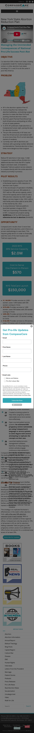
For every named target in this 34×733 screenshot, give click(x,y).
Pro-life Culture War (12, 381)
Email (5, 338)
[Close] (31, 326)
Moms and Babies (12, 378)
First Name (6, 347)
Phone (5, 365)
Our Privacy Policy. (26, 395)
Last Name (6, 356)
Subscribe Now (17, 400)
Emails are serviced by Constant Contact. (12, 395)
